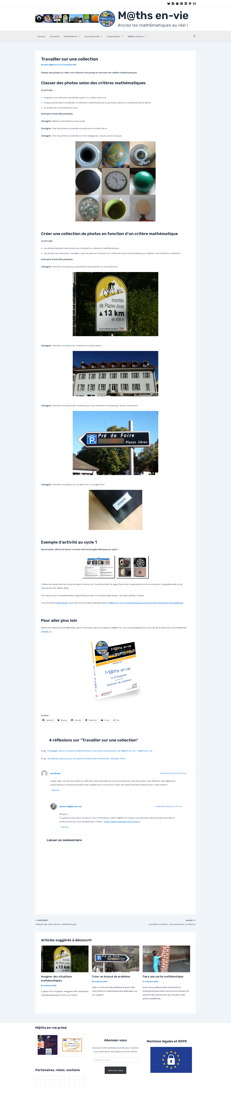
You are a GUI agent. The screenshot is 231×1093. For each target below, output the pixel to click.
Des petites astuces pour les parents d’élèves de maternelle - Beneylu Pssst (86, 758)
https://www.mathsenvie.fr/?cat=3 (122, 821)
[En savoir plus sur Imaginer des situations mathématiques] (64, 958)
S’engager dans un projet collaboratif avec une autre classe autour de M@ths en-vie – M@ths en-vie (99, 750)
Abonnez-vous (115, 1070)
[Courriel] (194, 3)
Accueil (41, 36)
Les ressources (91, 36)
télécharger (62, 602)
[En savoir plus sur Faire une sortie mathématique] (166, 958)
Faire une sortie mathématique (163, 976)
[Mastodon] (190, 3)
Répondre (55, 790)
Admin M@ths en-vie (70, 806)
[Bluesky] (168, 3)
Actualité (54, 36)
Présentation (70, 36)
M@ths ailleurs (136, 36)
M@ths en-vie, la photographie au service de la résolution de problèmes (145, 602)
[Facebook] (173, 3)
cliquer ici (46, 631)
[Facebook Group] (177, 3)
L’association (113, 36)
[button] (78, 36)
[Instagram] (181, 3)
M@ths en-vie (153, 15)
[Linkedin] (185, 3)
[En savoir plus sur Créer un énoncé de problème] (115, 958)
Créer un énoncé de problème (111, 976)
